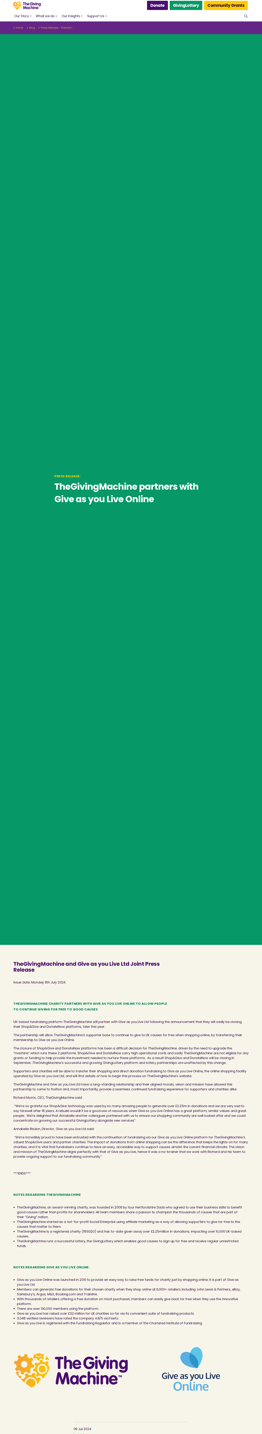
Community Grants (225, 5)
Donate (157, 5)
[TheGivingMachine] (27, 5)
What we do (45, 16)
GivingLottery (186, 5)
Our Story (21, 16)
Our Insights (71, 16)
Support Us (95, 16)
